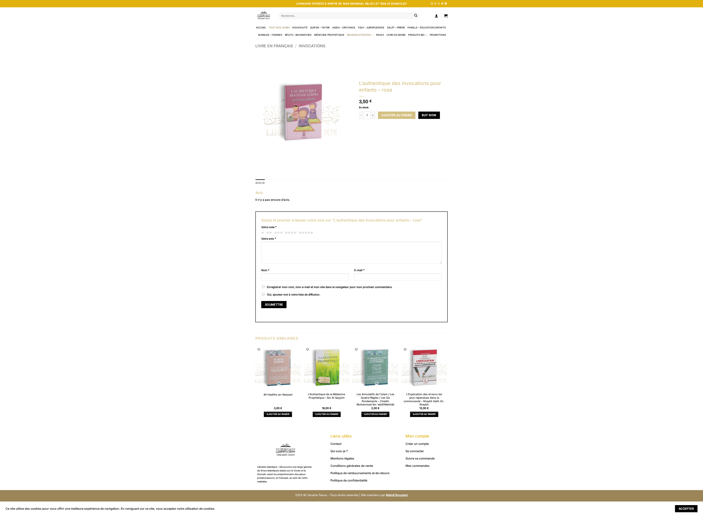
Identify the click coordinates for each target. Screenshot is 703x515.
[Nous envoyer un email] (442, 3)
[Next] (446, 384)
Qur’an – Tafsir (320, 27)
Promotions (438, 35)
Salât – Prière (396, 27)
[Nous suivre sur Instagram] (432, 3)
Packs (380, 35)
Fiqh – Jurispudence (371, 27)
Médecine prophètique (329, 35)
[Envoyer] (416, 16)
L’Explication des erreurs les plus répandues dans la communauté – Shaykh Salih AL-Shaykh (424, 399)
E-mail (359, 270)
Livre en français (274, 46)
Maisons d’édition (359, 35)
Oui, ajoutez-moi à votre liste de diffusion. (293, 294)
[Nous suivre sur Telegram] (446, 3)
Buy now (429, 115)
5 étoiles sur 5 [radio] (305, 232)
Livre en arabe (396, 35)
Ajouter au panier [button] (278, 414)
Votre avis (268, 238)
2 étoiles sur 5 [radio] (268, 232)
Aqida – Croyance (344, 27)
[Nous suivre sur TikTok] (435, 3)
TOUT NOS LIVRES (279, 27)
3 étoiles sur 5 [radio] (278, 232)
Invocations (312, 46)
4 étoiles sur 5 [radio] (290, 232)
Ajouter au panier (397, 115)
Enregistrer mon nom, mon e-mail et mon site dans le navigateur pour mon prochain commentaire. (329, 287)
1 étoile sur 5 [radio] (262, 232)
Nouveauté (299, 27)
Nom (265, 270)
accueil (261, 27)
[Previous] (255, 384)
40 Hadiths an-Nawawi (278, 394)
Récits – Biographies (298, 35)
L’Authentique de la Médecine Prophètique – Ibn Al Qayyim (326, 396)
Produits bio (416, 35)
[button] (436, 16)
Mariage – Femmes (270, 35)
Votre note (268, 227)
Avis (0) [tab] (260, 183)
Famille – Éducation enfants (427, 27)
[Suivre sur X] (439, 3)
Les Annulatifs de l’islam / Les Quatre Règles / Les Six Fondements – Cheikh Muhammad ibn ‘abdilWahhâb (375, 399)
